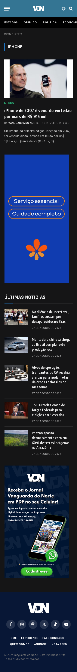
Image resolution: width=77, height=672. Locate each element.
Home (7, 33)
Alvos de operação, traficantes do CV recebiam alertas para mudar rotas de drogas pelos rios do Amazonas (52, 377)
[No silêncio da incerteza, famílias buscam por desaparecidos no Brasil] (16, 317)
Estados (11, 22)
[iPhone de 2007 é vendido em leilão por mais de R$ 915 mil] (38, 78)
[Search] (70, 9)
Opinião (30, 22)
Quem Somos (20, 644)
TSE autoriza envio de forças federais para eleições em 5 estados (48, 410)
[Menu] (7, 9)
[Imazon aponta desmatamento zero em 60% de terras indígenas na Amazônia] (16, 438)
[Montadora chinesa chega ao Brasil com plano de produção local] (16, 345)
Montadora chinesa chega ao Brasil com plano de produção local (51, 344)
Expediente (29, 638)
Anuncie (40, 644)
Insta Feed (59, 644)
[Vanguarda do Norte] (38, 8)
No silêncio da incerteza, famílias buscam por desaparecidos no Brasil (50, 317)
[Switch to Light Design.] (63, 9)
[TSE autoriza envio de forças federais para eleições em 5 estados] (16, 410)
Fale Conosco (53, 638)
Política (50, 22)
